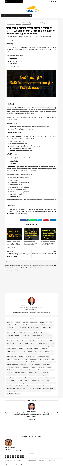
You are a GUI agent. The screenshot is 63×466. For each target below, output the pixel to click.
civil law (36, 332)
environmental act (11, 348)
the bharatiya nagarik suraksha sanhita (17, 388)
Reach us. (8, 462)
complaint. (48, 335)
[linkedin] (53, 1)
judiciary (9, 359)
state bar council (20, 385)
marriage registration (12, 364)
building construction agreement (20, 330)
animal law (26, 324)
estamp (36, 348)
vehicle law (36, 391)
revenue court (35, 380)
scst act (33, 383)
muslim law (33, 367)
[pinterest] (51, 1)
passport (52, 369)
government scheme (17, 354)
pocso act (45, 372)
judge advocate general (43, 356)
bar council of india (21, 327)
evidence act (44, 348)
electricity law (39, 346)
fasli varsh (30, 351)
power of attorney (11, 375)
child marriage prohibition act (14, 332)
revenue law (45, 380)
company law (25, 335)
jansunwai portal (30, 356)
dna (14, 343)
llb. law (38, 361)
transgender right (11, 391)
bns (50, 327)
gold (8, 354)
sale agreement (24, 383)
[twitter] (49, 1)
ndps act (49, 367)
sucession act (30, 385)
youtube (17, 393)
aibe (51, 322)
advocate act (33, 322)
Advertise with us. (50, 460)
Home (7, 460)
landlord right (33, 359)
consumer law (19, 338)
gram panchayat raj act (31, 354)
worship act (10, 393)
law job (52, 359)
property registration (42, 375)
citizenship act (28, 332)
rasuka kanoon (29, 377)
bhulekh (45, 327)
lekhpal (32, 361)
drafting (33, 343)
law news (9, 361)
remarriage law (50, 377)
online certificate (22, 369)
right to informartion (12, 383)
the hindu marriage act (35, 388)
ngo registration (11, 369)
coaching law (44, 332)
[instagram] (55, 1)
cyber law (25, 340)
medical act (23, 364)
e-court (52, 343)
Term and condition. (31, 460)
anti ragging (34, 324)
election (31, 346)
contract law (28, 338)
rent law (20, 380)
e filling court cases (43, 343)
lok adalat (45, 361)
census (33, 330)
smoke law (52, 383)
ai (46, 322)
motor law (25, 367)
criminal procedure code (13, 340)
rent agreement (11, 380)
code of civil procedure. (46, 36)
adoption (18, 322)
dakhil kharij (33, 340)
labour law (17, 359)
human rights (49, 354)
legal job (24, 361)
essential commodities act (25, 348)
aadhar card (10, 322)
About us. (12, 460)
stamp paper (10, 385)
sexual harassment (42, 383)
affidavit (42, 322)
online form (32, 369)
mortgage (17, 367)
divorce (9, 343)
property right (10, 377)
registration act (39, 377)
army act (50, 324)
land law (24, 359)
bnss (8, 330)
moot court (10, 367)
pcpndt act (9, 372)
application (43, 324)
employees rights (49, 346)
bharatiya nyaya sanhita (34, 327)
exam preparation (11, 351)
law (40, 359)
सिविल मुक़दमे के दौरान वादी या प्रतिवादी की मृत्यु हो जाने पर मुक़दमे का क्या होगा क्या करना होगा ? (31, 243)
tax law (39, 385)
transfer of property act (49, 388)
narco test (41, 367)
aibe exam (9, 324)
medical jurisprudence (34, 364)
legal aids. (17, 361)
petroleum (38, 372)
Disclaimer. (41, 460)
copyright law (38, 338)
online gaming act (42, 369)
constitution (10, 338)
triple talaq (21, 391)
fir (36, 351)
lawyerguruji (16, 464)
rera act (27, 380)
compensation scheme (37, 335)
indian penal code (11, 356)
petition (31, 372)
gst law (41, 354)
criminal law (47, 338)
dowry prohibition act (23, 343)
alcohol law (18, 324)
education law (10, 346)
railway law (20, 377)
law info (46, 359)
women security (46, 391)
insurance (21, 356)
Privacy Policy (20, 460)
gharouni (46, 351)
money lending (46, 364)
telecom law (46, 385)
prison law (31, 375)
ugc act (29, 391)
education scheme (21, 346)
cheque (39, 330)
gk (51, 351)
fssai (40, 351)
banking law (10, 327)
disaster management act (45, 340)
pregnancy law (22, 375)
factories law (21, 351)
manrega (52, 361)
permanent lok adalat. (20, 372)
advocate (25, 322)
